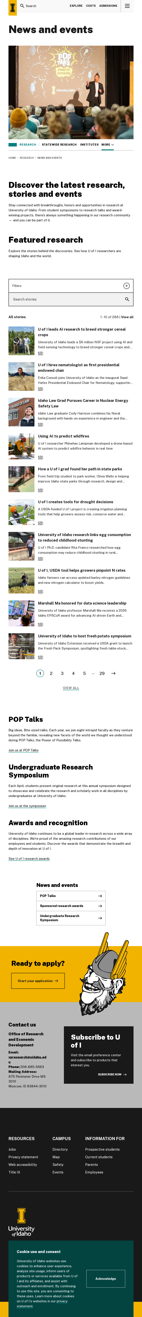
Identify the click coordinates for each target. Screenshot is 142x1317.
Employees (94, 1172)
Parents (91, 1165)
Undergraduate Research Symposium (59, 918)
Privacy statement (23, 1157)
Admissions (108, 5)
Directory (60, 1149)
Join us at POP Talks (23, 750)
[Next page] (113, 673)
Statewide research (59, 144)
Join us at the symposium (27, 806)
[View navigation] (127, 6)
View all (127, 317)
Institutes (89, 144)
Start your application (35, 981)
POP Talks (48, 896)
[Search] (22, 6)
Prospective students (102, 1149)
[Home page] (12, 8)
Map (56, 1157)
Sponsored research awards (61, 906)
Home (12, 158)
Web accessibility (22, 1165)
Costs (91, 5)
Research (28, 144)
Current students (99, 1157)
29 (102, 673)
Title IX (14, 1172)
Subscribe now (110, 1074)
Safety (58, 1165)
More (107, 144)
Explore (76, 5)
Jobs (12, 1149)
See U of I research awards (29, 858)
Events (57, 1172)
